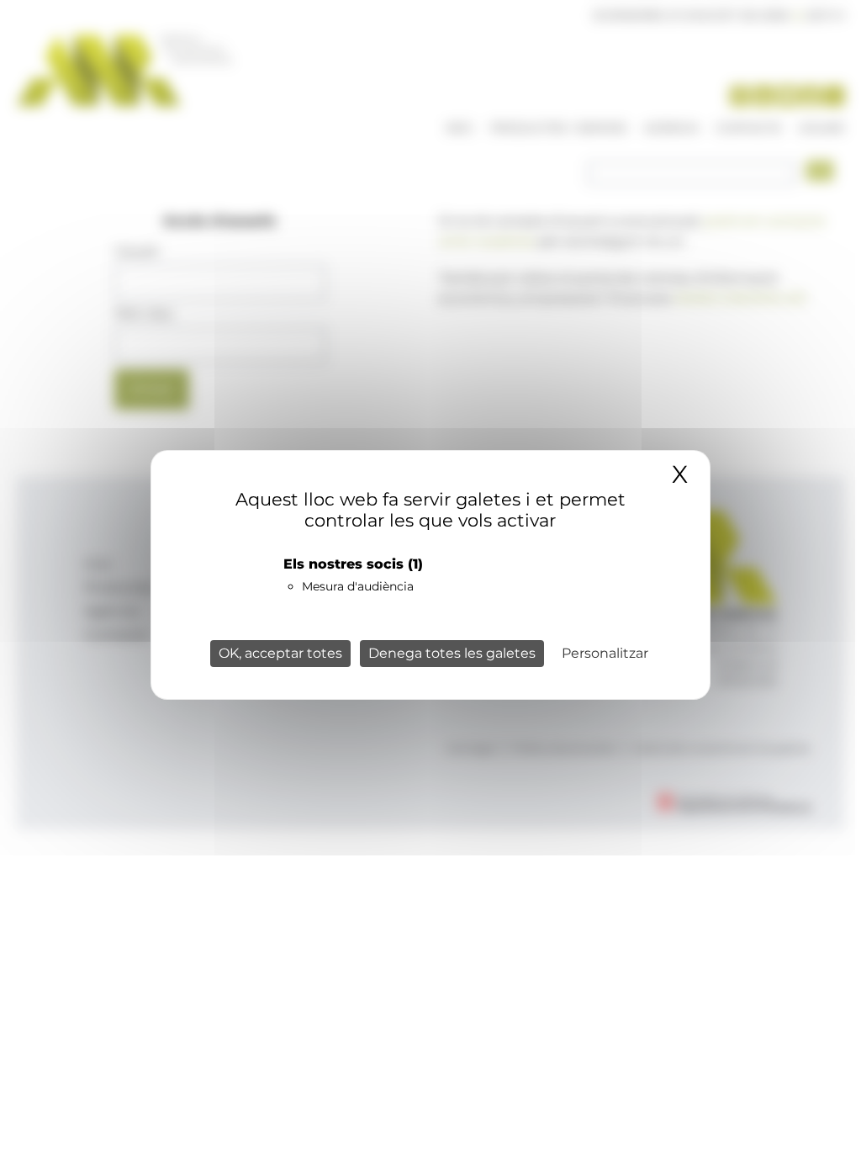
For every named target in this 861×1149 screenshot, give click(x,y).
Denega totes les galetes (452, 653)
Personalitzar (605, 653)
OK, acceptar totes (280, 653)
